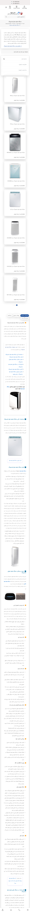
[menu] (28, 910)
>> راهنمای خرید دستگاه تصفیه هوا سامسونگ (13, 46)
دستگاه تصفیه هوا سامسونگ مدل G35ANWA (16, 238)
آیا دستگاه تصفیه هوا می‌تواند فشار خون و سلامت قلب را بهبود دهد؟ (15, 881)
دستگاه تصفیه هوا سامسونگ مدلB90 (17, 95)
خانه (23, 23)
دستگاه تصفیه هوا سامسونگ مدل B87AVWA (16, 295)
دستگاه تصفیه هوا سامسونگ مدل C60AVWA (16, 266)
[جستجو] (4, 59)
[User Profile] (2, 910)
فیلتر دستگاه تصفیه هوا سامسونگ (16, 357)
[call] (19, 910)
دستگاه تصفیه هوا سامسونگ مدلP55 (17, 124)
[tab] (24, 315)
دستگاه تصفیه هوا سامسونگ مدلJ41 (17, 209)
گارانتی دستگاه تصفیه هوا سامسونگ (15, 369)
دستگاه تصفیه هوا (9, 23)
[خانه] (15, 13)
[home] (11, 910)
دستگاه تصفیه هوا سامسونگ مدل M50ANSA (16, 152)
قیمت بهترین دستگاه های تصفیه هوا (15, 460)
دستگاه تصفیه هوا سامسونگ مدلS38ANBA (16, 181)
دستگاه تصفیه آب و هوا (17, 23)
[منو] (6, 7)
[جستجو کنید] (6, 16)
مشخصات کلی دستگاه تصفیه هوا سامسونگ (14, 354)
